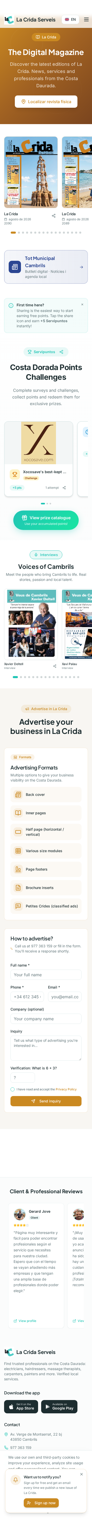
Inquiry (16, 1031)
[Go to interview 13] (66, 677)
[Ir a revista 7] (39, 233)
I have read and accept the (47, 1089)
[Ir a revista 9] (48, 233)
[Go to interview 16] (78, 677)
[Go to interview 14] (70, 677)
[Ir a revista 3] (23, 233)
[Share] (61, 352)
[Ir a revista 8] (43, 233)
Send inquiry (50, 1101)
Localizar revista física (49, 101)
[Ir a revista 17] (80, 233)
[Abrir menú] (86, 19)
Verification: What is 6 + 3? (33, 1068)
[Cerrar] (81, 1474)
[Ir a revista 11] (56, 233)
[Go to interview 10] (54, 677)
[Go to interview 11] (58, 677)
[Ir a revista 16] (76, 233)
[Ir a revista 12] (60, 233)
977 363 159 (20, 1447)
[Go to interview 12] (62, 677)
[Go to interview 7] (41, 677)
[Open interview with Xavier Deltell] (30, 624)
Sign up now (45, 1503)
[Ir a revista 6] (35, 233)
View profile (27, 1321)
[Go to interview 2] (21, 677)
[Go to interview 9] (50, 677)
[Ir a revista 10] (52, 233)
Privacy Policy (66, 1089)
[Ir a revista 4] (27, 233)
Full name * (20, 965)
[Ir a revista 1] (13, 233)
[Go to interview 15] (74, 677)
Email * (54, 987)
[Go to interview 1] (15, 677)
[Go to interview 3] (25, 677)
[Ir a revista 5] (31, 233)
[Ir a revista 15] (72, 233)
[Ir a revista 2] (19, 233)
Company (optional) (27, 1009)
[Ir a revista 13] (64, 233)
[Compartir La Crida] (54, 216)
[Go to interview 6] (37, 677)
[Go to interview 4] (29, 677)
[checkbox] (12, 1089)
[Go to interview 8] (45, 677)
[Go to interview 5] (33, 677)
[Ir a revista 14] (68, 233)
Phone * (17, 987)
